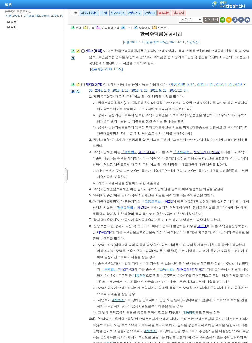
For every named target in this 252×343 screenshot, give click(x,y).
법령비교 (150, 13)
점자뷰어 (178, 13)
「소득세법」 (183, 152)
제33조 (142, 207)
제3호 (216, 152)
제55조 (202, 226)
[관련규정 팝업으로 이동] (73, 93)
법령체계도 (134, 13)
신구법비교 (117, 13)
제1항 (208, 152)
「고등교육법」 (153, 201)
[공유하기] (222, 20)
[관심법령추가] (229, 20)
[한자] (235, 20)
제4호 (130, 269)
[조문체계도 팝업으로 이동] (73, 52)
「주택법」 (129, 152)
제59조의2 (104, 232)
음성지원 (164, 13)
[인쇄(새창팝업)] (247, 20)
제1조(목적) (94, 51)
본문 (13, 22)
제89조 (199, 152)
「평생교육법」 (125, 207)
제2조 (142, 152)
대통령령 (139, 275)
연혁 (104, 13)
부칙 (13, 27)
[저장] (241, 20)
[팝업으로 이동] (73, 59)
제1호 (150, 152)
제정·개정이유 (89, 13)
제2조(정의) (94, 84)
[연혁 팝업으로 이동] (78, 52)
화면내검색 (211, 20)
